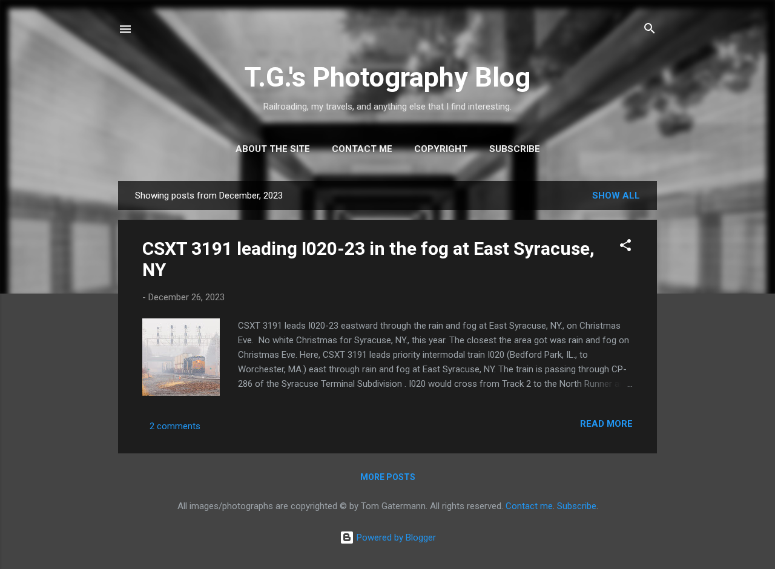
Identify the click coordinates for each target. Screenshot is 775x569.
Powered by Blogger (395, 537)
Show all (616, 195)
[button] (625, 247)
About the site (273, 148)
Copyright (440, 148)
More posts (387, 477)
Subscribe (514, 148)
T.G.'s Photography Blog (387, 77)
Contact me (362, 148)
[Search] (649, 30)
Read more (606, 423)
